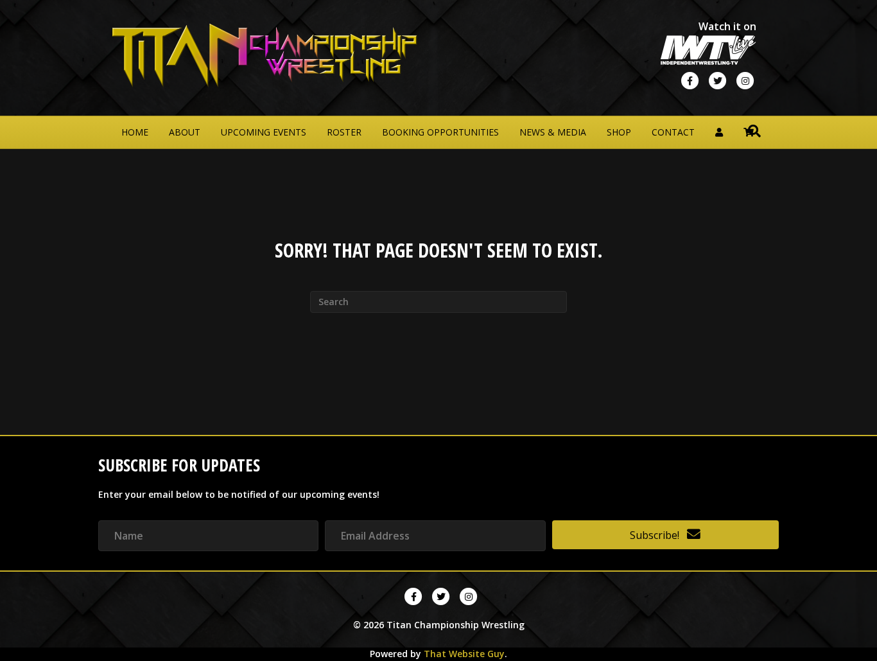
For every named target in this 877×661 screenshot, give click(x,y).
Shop (619, 132)
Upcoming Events (263, 132)
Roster (344, 132)
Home (134, 132)
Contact (673, 132)
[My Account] (719, 132)
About (184, 132)
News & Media (552, 132)
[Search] (754, 131)
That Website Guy (464, 654)
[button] (665, 534)
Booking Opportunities (440, 132)
